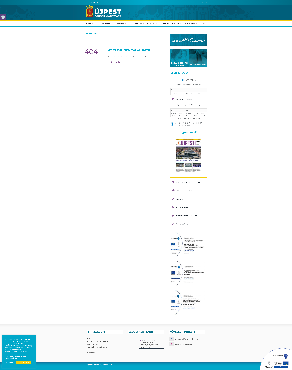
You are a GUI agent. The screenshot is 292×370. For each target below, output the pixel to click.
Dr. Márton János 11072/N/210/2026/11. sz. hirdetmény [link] (150, 344)
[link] (3, 17)
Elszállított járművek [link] (186, 216)
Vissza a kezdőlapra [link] (119, 65)
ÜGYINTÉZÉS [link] (189, 23)
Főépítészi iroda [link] (184, 191)
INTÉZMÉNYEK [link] (136, 23)
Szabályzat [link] (10, 362)
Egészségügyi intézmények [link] (188, 182)
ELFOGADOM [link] (23, 362)
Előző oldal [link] (115, 62)
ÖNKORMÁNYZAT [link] (104, 23)
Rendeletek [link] (181, 199)
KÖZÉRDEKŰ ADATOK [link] (170, 23)
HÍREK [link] (88, 23)
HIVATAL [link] (120, 23)
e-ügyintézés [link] (182, 207)
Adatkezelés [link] (92, 352)
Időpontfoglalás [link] (184, 100)
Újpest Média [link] (182, 224)
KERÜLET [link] (151, 23)
